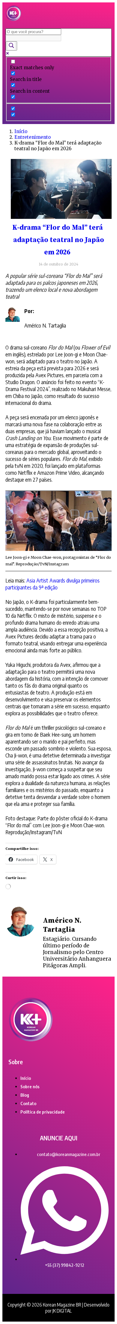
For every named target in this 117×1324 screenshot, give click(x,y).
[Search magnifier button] (11, 46)
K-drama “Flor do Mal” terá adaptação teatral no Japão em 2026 (58, 240)
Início (20, 131)
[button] (103, 14)
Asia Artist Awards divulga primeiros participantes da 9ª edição (52, 584)
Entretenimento (32, 137)
